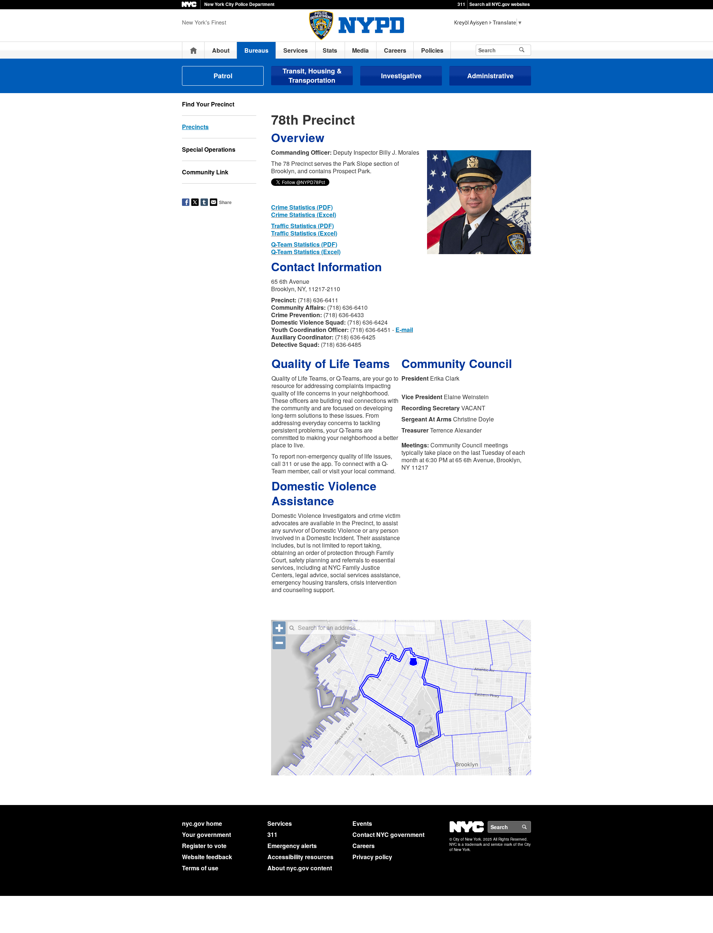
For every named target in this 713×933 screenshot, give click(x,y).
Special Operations (208, 149)
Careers (395, 50)
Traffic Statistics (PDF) (302, 225)
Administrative (490, 76)
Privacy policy (372, 856)
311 (461, 4)
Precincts (195, 126)
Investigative (401, 76)
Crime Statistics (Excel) (303, 214)
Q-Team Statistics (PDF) (304, 244)
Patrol (223, 76)
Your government (206, 834)
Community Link (205, 172)
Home (193, 50)
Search (530, 827)
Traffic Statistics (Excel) (304, 233)
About (220, 50)
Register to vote (204, 845)
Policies (432, 50)
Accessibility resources (300, 856)
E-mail (404, 329)
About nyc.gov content (299, 868)
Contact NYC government (388, 834)
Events (362, 823)
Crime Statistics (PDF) (302, 207)
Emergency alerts (292, 845)
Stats (330, 50)
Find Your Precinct (208, 104)
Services (295, 50)
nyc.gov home (202, 823)
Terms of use (200, 868)
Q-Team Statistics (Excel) (306, 251)
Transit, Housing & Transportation (312, 75)
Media (360, 50)
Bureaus (256, 50)
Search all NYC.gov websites (499, 4)
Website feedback (207, 856)
